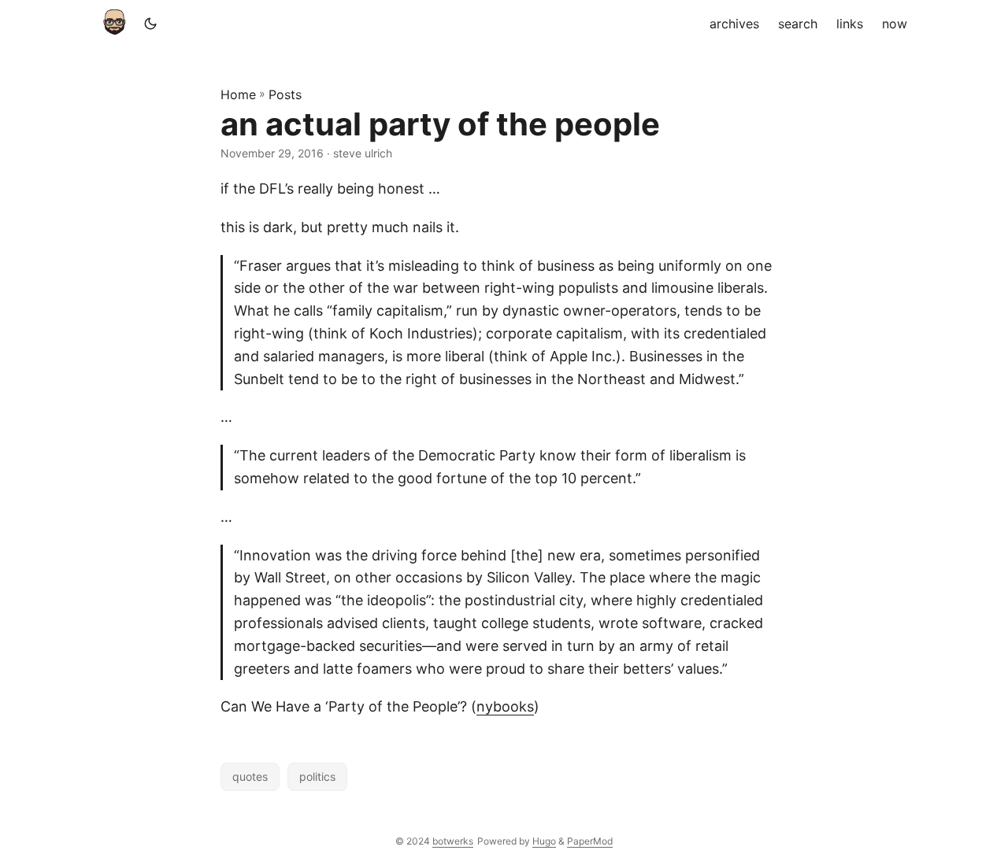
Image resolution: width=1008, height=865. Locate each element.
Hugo (544, 841)
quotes (250, 776)
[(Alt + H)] (118, 23)
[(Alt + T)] (150, 23)
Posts (285, 94)
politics (317, 776)
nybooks (505, 706)
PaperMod (590, 841)
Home (238, 94)
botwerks (452, 841)
